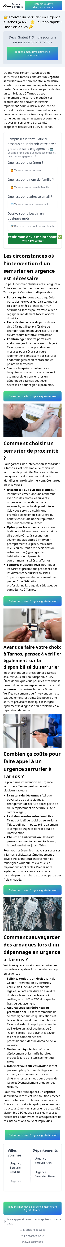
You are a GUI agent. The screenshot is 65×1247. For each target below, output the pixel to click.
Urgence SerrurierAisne (45, 1174)
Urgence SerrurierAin (43, 1161)
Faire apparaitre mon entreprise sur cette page (34, 1221)
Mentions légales (34, 1230)
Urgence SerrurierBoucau (16, 1168)
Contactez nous (34, 1236)
